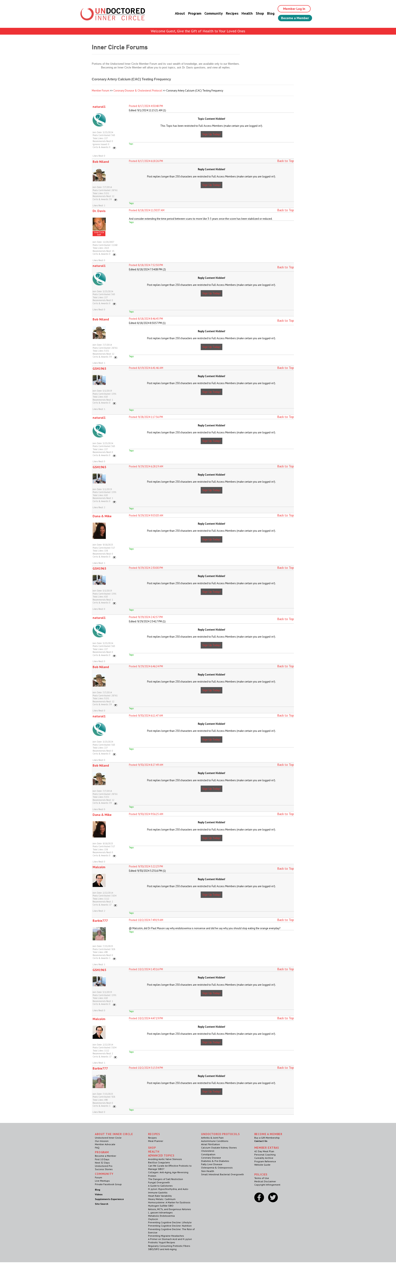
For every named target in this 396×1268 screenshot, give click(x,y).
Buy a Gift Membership (267, 1137)
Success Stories (104, 1169)
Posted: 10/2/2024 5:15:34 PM (146, 1068)
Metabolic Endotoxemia (161, 1215)
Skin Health (207, 1171)
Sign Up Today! (211, 134)
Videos (99, 1194)
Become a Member (295, 18)
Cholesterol (207, 1150)
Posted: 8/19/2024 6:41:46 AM (146, 368)
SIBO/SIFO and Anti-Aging (162, 1249)
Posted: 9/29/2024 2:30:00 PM (146, 568)
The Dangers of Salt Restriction (165, 1179)
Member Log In (294, 9)
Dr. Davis (99, 211)
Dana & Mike (102, 516)
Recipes (232, 13)
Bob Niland (101, 162)
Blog (271, 13)
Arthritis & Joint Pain (212, 1137)
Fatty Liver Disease (211, 1164)
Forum (98, 1177)
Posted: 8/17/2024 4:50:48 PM (146, 106)
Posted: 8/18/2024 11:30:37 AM (146, 210)
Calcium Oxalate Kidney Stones (219, 1147)
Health (247, 13)
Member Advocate (105, 1144)
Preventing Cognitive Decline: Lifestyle (170, 1222)
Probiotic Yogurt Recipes (161, 1242)
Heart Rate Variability (160, 1195)
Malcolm (99, 867)
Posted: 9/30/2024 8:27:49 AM (146, 765)
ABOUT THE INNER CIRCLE (114, 1134)
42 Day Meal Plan (264, 1151)
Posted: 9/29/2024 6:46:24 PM (146, 666)
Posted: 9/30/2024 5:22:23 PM (146, 866)
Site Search (101, 1203)
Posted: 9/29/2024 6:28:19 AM (146, 466)
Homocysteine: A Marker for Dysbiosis (169, 1202)
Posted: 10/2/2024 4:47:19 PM (146, 1018)
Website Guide (262, 1164)
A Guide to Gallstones (160, 1185)
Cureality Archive (263, 1157)
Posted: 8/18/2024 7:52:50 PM (146, 265)
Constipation (208, 1154)
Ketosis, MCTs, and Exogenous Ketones (169, 1209)
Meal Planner (155, 1140)
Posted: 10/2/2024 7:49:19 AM (146, 920)
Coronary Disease (211, 1157)
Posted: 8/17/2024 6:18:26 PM (146, 161)
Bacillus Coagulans (159, 1162)
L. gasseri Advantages (160, 1212)
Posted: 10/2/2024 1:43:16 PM (146, 969)
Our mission (101, 1140)
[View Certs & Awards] (114, 147)
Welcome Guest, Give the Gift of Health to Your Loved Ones (198, 31)
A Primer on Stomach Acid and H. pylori (170, 1239)
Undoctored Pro (103, 1165)
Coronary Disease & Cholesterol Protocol (137, 90)
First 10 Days (102, 1159)
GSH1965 (99, 368)
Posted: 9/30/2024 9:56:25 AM (146, 814)
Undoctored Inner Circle (108, 1137)
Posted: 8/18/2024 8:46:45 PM (146, 318)
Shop (260, 13)
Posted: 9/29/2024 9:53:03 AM (146, 515)
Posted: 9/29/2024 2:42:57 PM (146, 617)
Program (194, 13)
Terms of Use (261, 1178)
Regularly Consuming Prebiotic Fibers (169, 1245)
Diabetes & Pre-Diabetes (215, 1160)
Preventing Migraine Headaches (166, 1235)
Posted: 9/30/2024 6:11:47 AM (146, 715)
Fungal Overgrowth (159, 1182)
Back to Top (285, 161)
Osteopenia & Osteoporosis (217, 1167)
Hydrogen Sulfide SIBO (160, 1205)
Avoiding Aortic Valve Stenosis (165, 1159)
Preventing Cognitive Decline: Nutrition (170, 1225)
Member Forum (100, 90)
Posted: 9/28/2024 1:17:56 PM (146, 417)
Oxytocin (153, 1219)
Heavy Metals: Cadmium (162, 1199)
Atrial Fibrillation (210, 1144)
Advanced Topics (161, 1155)
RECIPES (154, 1134)
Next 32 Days (102, 1162)
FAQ (97, 1147)
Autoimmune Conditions (214, 1140)
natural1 (99, 106)
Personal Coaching (265, 1154)
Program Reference (265, 1161)
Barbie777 (100, 920)
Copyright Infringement (267, 1184)
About (180, 13)
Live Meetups (102, 1180)
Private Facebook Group (108, 1184)
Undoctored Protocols (220, 1134)
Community (213, 13)
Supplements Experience (109, 1199)
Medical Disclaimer (265, 1181)
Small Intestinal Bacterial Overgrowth (222, 1174)
